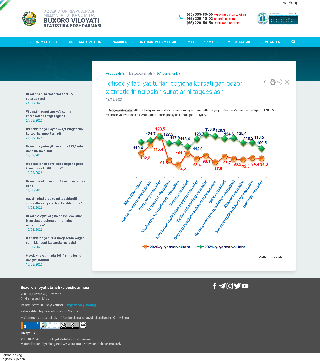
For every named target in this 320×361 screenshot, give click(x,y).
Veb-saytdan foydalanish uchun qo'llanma (49, 311)
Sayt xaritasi (54, 305)
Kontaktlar (272, 42)
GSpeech (18, 359)
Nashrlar (121, 42)
